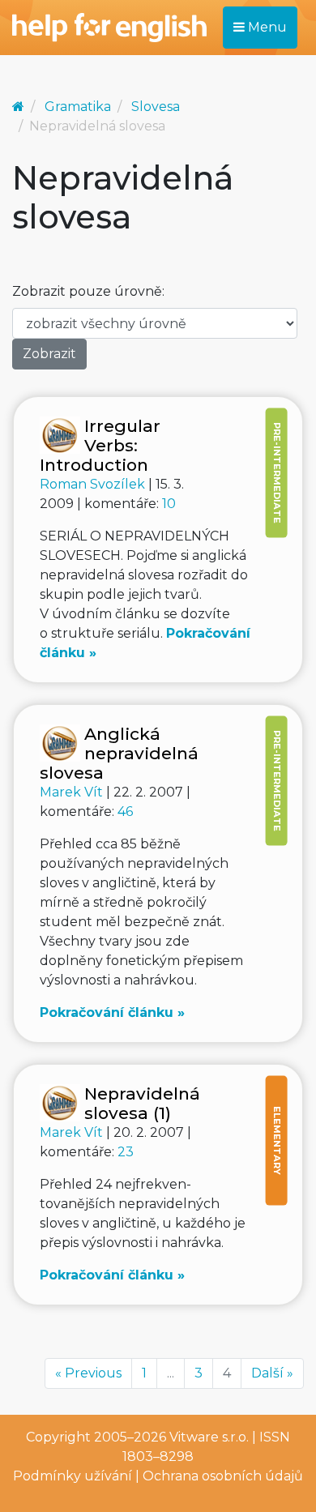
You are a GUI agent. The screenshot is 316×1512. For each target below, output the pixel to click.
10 (169, 503)
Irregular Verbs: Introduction (100, 445)
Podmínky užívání (72, 1476)
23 (125, 1152)
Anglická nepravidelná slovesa (119, 753)
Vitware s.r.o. (209, 1437)
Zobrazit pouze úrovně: (88, 291)
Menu (266, 27)
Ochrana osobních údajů (223, 1476)
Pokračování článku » (112, 1012)
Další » (272, 1373)
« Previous (88, 1373)
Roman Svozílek (94, 484)
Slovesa (155, 106)
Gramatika (78, 106)
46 (125, 811)
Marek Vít (73, 792)
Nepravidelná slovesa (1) (142, 1103)
